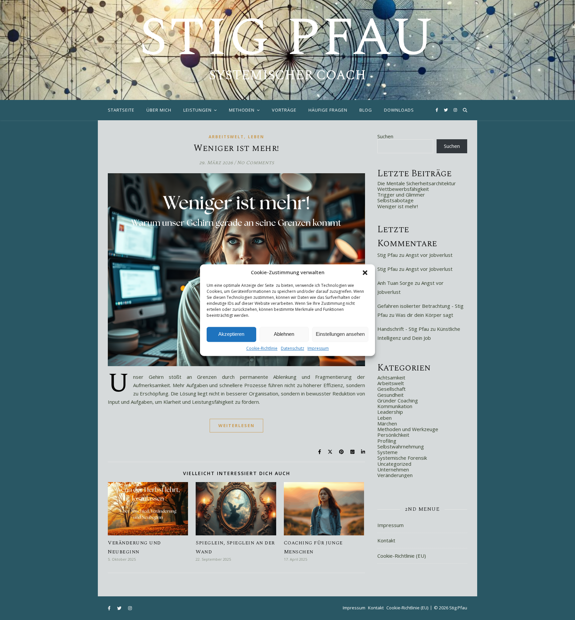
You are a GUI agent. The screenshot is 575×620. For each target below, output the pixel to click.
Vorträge (284, 110)
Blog (365, 110)
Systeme (387, 452)
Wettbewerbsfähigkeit (403, 189)
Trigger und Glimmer (401, 194)
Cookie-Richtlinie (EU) (401, 555)
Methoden (242, 110)
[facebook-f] (437, 110)
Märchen (387, 423)
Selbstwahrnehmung (400, 446)
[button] (365, 272)
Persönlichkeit (393, 434)
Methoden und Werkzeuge (407, 429)
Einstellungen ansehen (340, 334)
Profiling (386, 440)
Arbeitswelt (226, 137)
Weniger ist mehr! (236, 148)
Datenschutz (292, 348)
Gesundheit (390, 394)
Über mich (158, 110)
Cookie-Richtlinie (262, 348)
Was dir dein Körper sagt (424, 314)
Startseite (121, 110)
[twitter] (446, 110)
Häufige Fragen (327, 110)
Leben (256, 137)
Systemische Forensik (402, 457)
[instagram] (455, 110)
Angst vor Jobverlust (429, 255)
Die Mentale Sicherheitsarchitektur (416, 183)
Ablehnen (284, 334)
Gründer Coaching (397, 400)
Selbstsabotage (395, 200)
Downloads (399, 110)
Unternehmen (393, 469)
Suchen (385, 136)
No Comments (255, 163)
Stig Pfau (287, 38)
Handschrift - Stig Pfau (403, 328)
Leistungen (197, 110)
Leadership (390, 411)
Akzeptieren (231, 334)
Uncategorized (394, 463)
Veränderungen (395, 475)
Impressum (318, 348)
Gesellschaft (391, 388)
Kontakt (386, 540)
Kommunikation (394, 406)
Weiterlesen (236, 425)
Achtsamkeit (391, 377)
